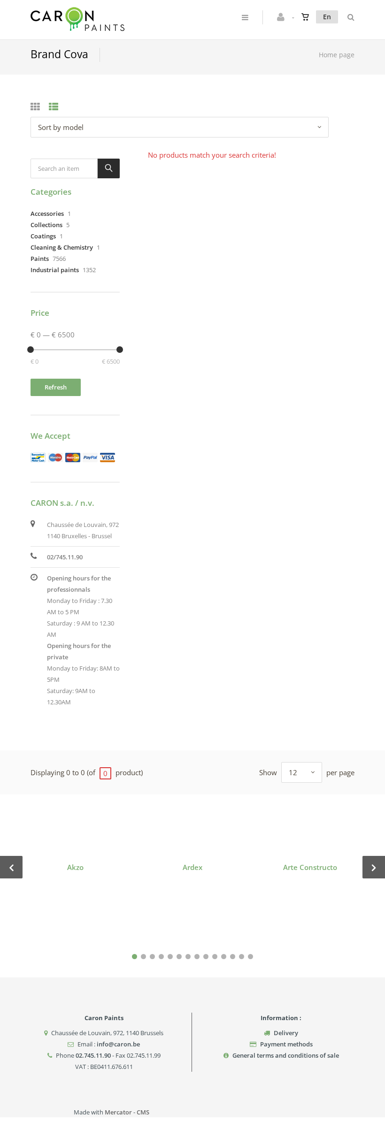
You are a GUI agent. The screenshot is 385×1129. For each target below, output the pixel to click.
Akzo (75, 867)
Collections (46, 225)
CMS (143, 1112)
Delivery (286, 1033)
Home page (336, 54)
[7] (188, 956)
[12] (232, 956)
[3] (152, 956)
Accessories (47, 213)
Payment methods (286, 1044)
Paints (40, 258)
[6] (179, 956)
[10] (214, 956)
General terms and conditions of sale (285, 1055)
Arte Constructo (310, 867)
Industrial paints (55, 270)
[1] (134, 956)
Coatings (43, 236)
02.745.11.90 (93, 1055)
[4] (161, 956)
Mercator (118, 1112)
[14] (250, 956)
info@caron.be (118, 1044)
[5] (170, 956)
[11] (223, 956)
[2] (143, 956)
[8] (197, 956)
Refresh (56, 387)
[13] (241, 956)
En (327, 16)
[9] (205, 956)
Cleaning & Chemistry (62, 247)
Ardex (192, 867)
